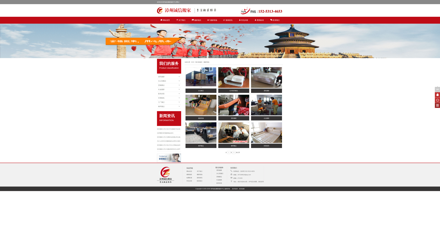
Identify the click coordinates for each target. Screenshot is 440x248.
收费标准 (189, 178)
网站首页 (166, 20)
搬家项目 (197, 20)
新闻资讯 (229, 20)
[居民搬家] (266, 77)
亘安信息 (242, 189)
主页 (192, 62)
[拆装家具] (266, 132)
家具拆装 (161, 94)
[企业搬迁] (201, 77)
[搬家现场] (201, 105)
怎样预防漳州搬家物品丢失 (165, 133)
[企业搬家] (266, 105)
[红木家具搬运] (233, 77)
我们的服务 (198, 62)
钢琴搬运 (161, 106)
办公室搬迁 (162, 81)
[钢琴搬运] (201, 132)
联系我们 (276, 20)
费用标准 (260, 20)
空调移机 (161, 98)
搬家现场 (213, 20)
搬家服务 (189, 174)
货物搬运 (161, 85)
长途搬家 (161, 89)
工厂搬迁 (161, 102)
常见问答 (244, 20)
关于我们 (182, 20)
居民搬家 (161, 77)
